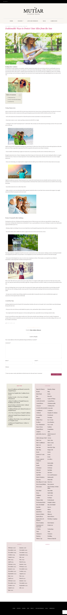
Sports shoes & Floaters (40, 519)
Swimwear (50, 525)
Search (6, 1)
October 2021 (11, 585)
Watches (38, 536)
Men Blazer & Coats (41, 482)
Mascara (38, 479)
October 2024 (11, 555)
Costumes (50, 410)
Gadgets (38, 431)
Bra (37, 396)
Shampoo (38, 509)
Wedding (50, 536)
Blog (44, 21)
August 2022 (22, 573)
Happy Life (50, 449)
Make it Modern (40, 477)
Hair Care (38, 440)
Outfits (38, 497)
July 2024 (21, 557)
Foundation (50, 429)
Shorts (49, 512)
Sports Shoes (39, 516)
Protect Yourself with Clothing (14, 99)
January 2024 (22, 564)
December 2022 (23, 569)
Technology (51, 529)
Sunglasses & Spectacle (39, 525)
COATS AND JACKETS (41, 408)
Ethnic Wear (39, 420)
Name (7, 360)
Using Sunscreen (11, 97)
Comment (8, 343)
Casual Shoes (51, 401)
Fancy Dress (39, 427)
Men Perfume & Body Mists (53, 487)
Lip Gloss (38, 472)
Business (38, 398)
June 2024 (10, 559)
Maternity (50, 479)
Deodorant (50, 415)
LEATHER (50, 465)
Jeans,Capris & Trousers (40, 459)
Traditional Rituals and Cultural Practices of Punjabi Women (19, 409)
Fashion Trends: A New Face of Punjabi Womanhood (18, 397)
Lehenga (50, 467)
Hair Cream (51, 442)
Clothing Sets (51, 405)
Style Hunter (51, 522)
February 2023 (23, 566)
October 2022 (22, 571)
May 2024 (21, 559)
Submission (54, 21)
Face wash (50, 424)
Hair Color (50, 440)
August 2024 (11, 557)
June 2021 (10, 590)
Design (38, 417)
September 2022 (12, 573)
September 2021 (23, 585)
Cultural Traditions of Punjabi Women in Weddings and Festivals (18, 401)
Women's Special (52, 538)
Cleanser (38, 405)
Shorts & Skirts (40, 514)
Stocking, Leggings (52, 519)
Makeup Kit (50, 477)
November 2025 (23, 550)
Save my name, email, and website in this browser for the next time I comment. (24, 373)
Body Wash (39, 394)
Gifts (49, 431)
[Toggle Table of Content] (19, 95)
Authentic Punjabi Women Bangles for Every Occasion (19, 415)
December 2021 (12, 583)
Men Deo (50, 482)
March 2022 (22, 578)
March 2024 (22, 562)
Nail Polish (50, 493)
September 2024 (23, 555)
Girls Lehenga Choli (41, 438)
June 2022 (10, 576)
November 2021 (23, 583)
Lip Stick (38, 475)
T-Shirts (38, 529)
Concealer (50, 408)
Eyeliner (38, 422)
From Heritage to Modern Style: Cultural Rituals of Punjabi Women (18, 405)
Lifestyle (38, 470)
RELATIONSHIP (40, 504)
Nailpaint (38, 495)
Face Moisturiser (40, 424)
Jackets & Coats (40, 454)
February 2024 (12, 564)
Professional (51, 500)
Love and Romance (32, 21)
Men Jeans (39, 486)
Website (7, 367)
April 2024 (10, 562)
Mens (37, 493)
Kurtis (37, 465)
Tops (37, 531)
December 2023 (12, 566)
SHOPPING (39, 512)
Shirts (49, 509)
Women (23, 608)
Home (11, 21)
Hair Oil (49, 445)
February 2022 (11, 580)
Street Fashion (40, 522)
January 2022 (22, 580)
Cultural (38, 412)
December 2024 (12, 552)
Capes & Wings (51, 398)
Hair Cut (38, 445)
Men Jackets (51, 484)
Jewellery (50, 459)
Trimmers (39, 533)
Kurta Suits (50, 463)
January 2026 (22, 547)
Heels (37, 452)
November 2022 (12, 571)
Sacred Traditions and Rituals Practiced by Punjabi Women (19, 389)
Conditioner (39, 410)
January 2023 (11, 569)
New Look (50, 495)
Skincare (25, 26)
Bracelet (50, 396)
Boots (49, 394)
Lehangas (38, 467)
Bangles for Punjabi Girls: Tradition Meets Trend (18, 393)
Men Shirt (38, 490)
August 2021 (11, 588)
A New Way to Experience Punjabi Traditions (19, 412)
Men (28, 608)
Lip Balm (50, 470)
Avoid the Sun (11, 101)
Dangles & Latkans (52, 412)
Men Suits (50, 490)
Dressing (50, 417)
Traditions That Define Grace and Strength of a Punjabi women (19, 419)
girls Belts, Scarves (41, 434)
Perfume (50, 497)
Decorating (39, 415)
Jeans (49, 454)
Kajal (37, 463)
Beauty (38, 391)
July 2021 (21, 588)
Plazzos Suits (39, 500)
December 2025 (12, 550)
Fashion (20, 21)
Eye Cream (50, 420)
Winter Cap (39, 538)
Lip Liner (50, 472)
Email (36, 360)
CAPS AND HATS (40, 401)
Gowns (49, 438)
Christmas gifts (51, 403)
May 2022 (21, 576)
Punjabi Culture (51, 502)
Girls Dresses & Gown (52, 434)
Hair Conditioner (40, 442)
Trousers (50, 533)
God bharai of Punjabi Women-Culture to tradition (18, 423)
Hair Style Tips (51, 447)
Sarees (49, 507)
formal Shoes (39, 429)
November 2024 (23, 552)
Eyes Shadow (51, 422)
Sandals (38, 507)
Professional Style (40, 502)
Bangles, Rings (51, 389)
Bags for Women (40, 389)
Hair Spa (38, 447)
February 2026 (12, 547)
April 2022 (10, 578)
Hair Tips (38, 449)
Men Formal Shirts (41, 484)
